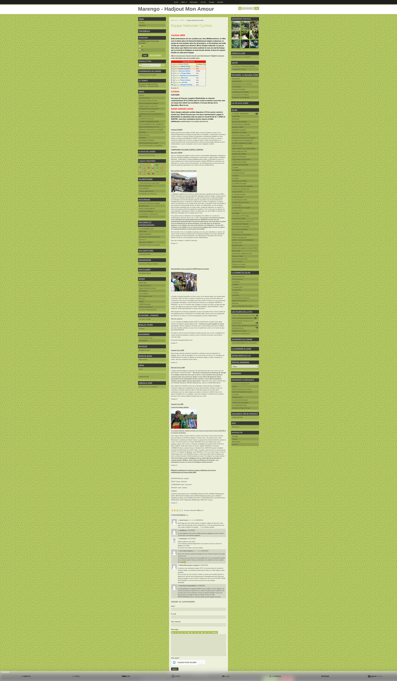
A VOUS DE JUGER (147, 151)
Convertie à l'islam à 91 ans (148, 100)
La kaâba (235, 167)
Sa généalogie (237, 81)
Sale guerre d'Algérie (146, 242)
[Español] (148, 164)
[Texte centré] (191, 632)
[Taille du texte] (182, 632)
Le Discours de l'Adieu (239, 181)
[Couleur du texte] (185, 632)
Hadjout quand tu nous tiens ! (148, 106)
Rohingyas (142, 137)
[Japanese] (153, 164)
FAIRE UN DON (237, 146)
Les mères (235, 295)
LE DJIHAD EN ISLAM (239, 183)
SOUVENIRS (144, 334)
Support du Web (153, 86)
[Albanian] (153, 173)
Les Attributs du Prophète (240, 92)
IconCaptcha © (201, 664)
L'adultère (235, 284)
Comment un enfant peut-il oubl (149, 237)
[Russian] (153, 167)
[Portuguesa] (149, 167)
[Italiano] (161, 164)
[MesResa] (126, 676)
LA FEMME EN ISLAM (241, 273)
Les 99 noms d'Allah (238, 218)
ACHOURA (235, 119)
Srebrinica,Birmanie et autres (148, 143)
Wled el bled (143, 359)
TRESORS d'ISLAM (238, 267)
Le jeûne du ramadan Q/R (240, 189)
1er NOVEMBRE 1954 (146, 229)
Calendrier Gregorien (239, 130)
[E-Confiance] (275, 676)
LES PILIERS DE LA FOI (242, 312)
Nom (173, 606)
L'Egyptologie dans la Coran (241, 159)
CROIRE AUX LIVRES (239, 331)
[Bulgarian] (157, 170)
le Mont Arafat (236, 205)
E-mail (173, 614)
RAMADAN (236, 373)
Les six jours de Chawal (240, 229)
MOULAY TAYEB (146, 325)
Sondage (211, 2)
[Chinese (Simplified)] (149, 173)
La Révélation (236, 86)
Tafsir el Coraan (237, 261)
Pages (141, 19)
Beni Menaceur (144, 206)
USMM (141, 301)
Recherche (235, 427)
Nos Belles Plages (145, 273)
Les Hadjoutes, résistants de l (148, 214)
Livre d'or (203, 2)
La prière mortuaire (238, 173)
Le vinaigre (235, 213)
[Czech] (140, 173)
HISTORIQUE (144, 199)
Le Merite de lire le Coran (240, 202)
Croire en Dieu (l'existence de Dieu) (244, 315)
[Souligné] (178, 632)
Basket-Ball (142, 283)
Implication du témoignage (240, 97)
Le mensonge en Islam (239, 200)
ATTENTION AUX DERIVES (241, 124)
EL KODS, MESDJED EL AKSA (242, 143)
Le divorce (235, 292)
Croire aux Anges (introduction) (244, 318)
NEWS (183, 2)
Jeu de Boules (143, 293)
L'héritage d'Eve (237, 287)
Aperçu (215, 632)
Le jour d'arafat (237, 191)
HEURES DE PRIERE (239, 154)
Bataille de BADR (237, 127)
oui (142, 46)
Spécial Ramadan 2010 (239, 259)
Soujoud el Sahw (237, 256)
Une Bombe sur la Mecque (148, 194)
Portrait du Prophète (238, 89)
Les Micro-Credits (145, 319)
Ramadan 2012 (237, 245)
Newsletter (220, 2)
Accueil (176, 2)
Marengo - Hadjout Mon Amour (176, 9)
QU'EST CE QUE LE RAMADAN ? (243, 240)
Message (174, 629)
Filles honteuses (237, 279)
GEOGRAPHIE (145, 260)
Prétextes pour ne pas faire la (241, 234)
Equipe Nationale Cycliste (147, 288)
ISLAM (234, 110)
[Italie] (175, 64)
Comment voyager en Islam (241, 135)
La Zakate (235, 178)
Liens (141, 369)
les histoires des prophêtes (241, 226)
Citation (141, 95)
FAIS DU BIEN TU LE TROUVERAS (243, 148)
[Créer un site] (26, 676)
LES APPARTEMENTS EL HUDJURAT (244, 343)
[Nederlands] (144, 167)
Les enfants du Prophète (240, 224)
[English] (144, 164)
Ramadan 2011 (237, 243)
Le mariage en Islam (239, 194)
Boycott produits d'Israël (147, 155)
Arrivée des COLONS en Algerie (149, 203)
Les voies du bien (238, 232)
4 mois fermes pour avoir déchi (149, 183)
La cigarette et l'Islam (239, 69)
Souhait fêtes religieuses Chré (242, 253)
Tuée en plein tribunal (146, 191)
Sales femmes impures (239, 300)
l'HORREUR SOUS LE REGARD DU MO (151, 115)
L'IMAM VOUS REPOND (240, 165)
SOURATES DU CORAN (242, 339)
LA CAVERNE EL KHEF (241, 349)
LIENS (141, 365)
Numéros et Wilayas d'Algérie (148, 264)
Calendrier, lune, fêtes (239, 132)
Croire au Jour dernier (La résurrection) (245, 326)
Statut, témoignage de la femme (242, 306)
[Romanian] (162, 167)
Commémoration (144, 98)
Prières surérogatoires (239, 237)
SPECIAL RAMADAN (240, 362)
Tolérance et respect (238, 264)
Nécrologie (142, 132)
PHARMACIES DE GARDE (150, 71)
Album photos (194, 2)
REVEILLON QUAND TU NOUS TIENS (244, 248)
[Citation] (188, 632)
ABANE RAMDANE (145, 234)
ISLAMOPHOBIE (146, 179)
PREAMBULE (144, 31)
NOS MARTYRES (146, 251)
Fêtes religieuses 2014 (239, 151)
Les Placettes (143, 216)
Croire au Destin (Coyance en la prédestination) (244, 322)
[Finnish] (153, 170)
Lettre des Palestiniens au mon (149, 127)
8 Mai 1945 (142, 231)
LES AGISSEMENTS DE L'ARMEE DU (151, 124)
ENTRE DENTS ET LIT (241, 356)
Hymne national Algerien (147, 208)
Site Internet (176, 622)
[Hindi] (149, 170)
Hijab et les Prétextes (239, 157)
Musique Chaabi (144, 350)
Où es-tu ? (142, 239)
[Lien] (195, 632)
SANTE (235, 63)
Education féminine (238, 276)
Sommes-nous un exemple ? (148, 387)
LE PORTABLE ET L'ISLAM (241, 208)
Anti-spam (175, 658)
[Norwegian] (144, 170)
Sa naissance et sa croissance (242, 84)
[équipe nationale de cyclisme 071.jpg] (184, 419)
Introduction (236, 78)
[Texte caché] (198, 632)
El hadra (142, 328)
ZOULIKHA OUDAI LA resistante (149, 245)
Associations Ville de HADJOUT (245, 414)
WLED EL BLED (145, 356)
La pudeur (235, 175)
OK (257, 8)
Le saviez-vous (237, 210)
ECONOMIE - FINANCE (148, 315)
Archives (142, 22)
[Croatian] (144, 173)
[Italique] (175, 632)
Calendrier (142, 25)
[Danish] (162, 170)
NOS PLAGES (145, 269)
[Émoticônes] (208, 632)
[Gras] (172, 632)
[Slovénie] (177, 66)
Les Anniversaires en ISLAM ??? (242, 221)
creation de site (144, 376)
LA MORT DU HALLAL (146, 119)
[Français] (140, 164)
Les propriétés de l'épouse (240, 298)
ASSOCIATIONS (237, 417)
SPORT (142, 279)
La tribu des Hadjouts (146, 211)
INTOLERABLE (144, 188)
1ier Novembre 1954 (145, 338)
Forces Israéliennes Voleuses (148, 103)
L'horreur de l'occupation (147, 111)
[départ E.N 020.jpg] (184, 182)
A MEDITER (236, 116)
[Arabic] (157, 164)
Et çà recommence (145, 186)
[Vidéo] (205, 632)
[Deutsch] (140, 167)
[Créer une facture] (225, 676)
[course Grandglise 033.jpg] (184, 281)
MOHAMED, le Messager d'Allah (245, 75)
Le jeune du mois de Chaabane (242, 186)
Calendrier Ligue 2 (145, 285)
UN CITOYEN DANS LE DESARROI (150, 146)
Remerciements (144, 135)
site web (191, 520)
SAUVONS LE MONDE (146, 140)
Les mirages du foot (145, 296)
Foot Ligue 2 (143, 291)
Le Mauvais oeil (237, 197)
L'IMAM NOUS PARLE (239, 162)
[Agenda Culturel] (375, 676)
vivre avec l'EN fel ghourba (148, 309)
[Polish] (140, 170)
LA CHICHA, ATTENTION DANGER (243, 66)
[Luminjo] (325, 676)
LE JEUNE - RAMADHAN (244, 113)
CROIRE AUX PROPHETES (241, 333)
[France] (176, 80)
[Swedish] (157, 167)
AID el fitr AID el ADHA (239, 122)
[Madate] (76, 676)
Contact (234, 439)
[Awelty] (175, 676)
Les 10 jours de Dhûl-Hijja (240, 216)
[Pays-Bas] (177, 82)
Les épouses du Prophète (240, 95)
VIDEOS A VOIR (145, 383)
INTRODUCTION (237, 328)
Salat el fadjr (236, 251)
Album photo (236, 442)
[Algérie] (176, 75)
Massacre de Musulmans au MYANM (151, 129)
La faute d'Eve (237, 290)
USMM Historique (145, 304)
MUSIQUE (143, 346)
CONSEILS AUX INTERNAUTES (242, 140)
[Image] (202, 632)
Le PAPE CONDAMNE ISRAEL (149, 121)
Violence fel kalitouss (146, 307)
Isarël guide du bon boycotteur (149, 109)
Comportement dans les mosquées (243, 138)
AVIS (234, 423)
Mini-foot (142, 299)
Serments (235, 303)
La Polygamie (236, 170)
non (142, 50)
